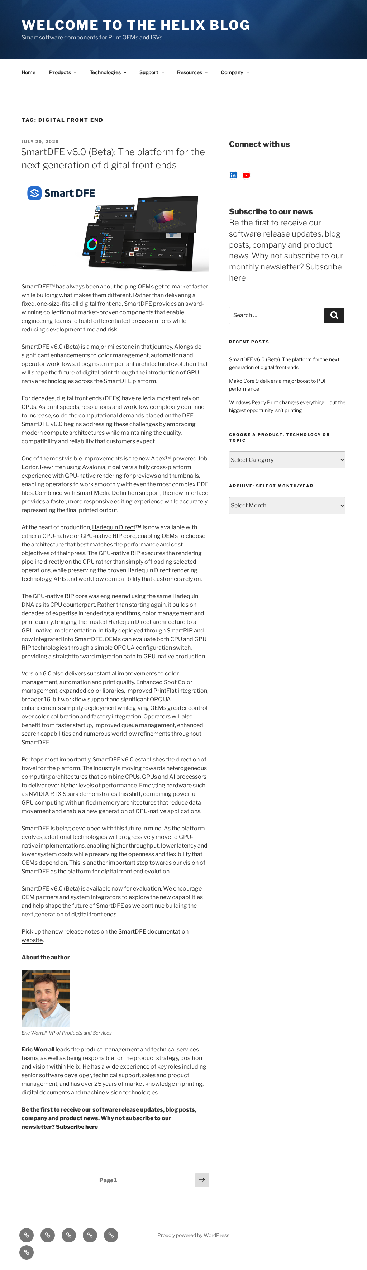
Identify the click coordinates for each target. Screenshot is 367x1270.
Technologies (105, 72)
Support (148, 72)
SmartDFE (35, 286)
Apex (158, 458)
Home (28, 72)
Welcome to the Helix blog (136, 25)
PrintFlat (165, 690)
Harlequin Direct (113, 527)
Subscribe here (77, 1126)
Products (60, 72)
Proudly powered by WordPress (193, 1235)
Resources (189, 72)
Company (232, 72)
